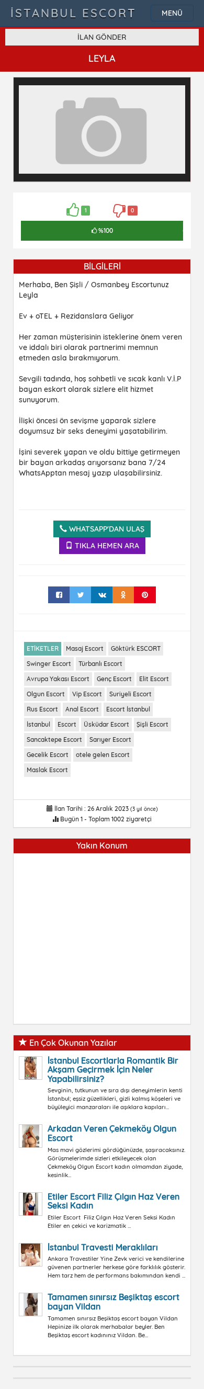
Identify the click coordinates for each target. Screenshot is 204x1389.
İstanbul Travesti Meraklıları (103, 1247)
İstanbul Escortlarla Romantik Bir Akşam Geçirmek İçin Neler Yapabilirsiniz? (113, 1069)
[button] (175, 92)
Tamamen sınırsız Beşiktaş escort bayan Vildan (113, 1302)
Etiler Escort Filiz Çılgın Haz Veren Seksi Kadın (113, 1201)
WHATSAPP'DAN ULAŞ (105, 529)
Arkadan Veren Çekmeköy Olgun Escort (112, 1133)
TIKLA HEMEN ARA (106, 545)
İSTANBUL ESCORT (73, 13)
